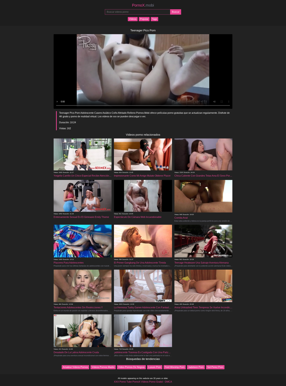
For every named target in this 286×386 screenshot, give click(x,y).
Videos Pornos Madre (103, 367)
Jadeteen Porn (196, 367)
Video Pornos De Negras (131, 367)
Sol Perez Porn (215, 367)
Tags (154, 19)
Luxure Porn (154, 367)
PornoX (143, 5)
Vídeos (132, 19)
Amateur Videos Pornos (75, 367)
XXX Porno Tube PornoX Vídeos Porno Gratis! (138, 381)
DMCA (168, 381)
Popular (144, 19)
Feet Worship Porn (175, 367)
